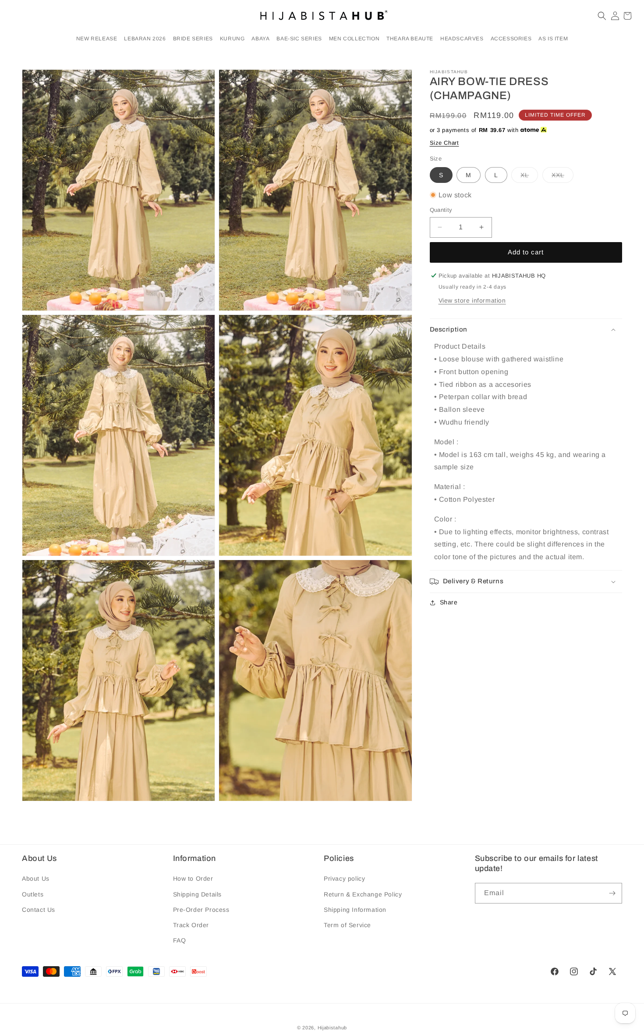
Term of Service (347, 924)
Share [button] (449, 602)
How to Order (193, 878)
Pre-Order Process (201, 909)
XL (529, 176)
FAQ (179, 940)
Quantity (441, 210)
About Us (36, 878)
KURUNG (232, 39)
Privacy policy (344, 878)
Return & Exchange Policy (363, 894)
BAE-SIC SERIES (299, 39)
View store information (472, 300)
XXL (562, 176)
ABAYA (260, 39)
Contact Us (38, 909)
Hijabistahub (332, 1027)
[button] (144, 39)
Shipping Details (197, 894)
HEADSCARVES (462, 39)
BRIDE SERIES (193, 39)
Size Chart (444, 142)
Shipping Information (355, 909)
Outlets (32, 894)
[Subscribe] (612, 893)
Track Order (191, 924)
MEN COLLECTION (354, 39)
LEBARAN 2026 (145, 39)
